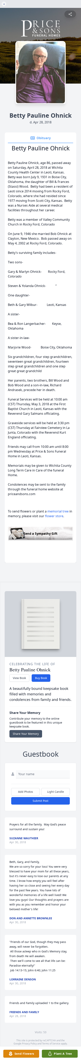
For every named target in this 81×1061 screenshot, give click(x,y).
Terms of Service (51, 1043)
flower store (54, 516)
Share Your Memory (26, 734)
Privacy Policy (29, 1043)
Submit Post (40, 801)
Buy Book (41, 678)
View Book (19, 678)
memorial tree (58, 511)
